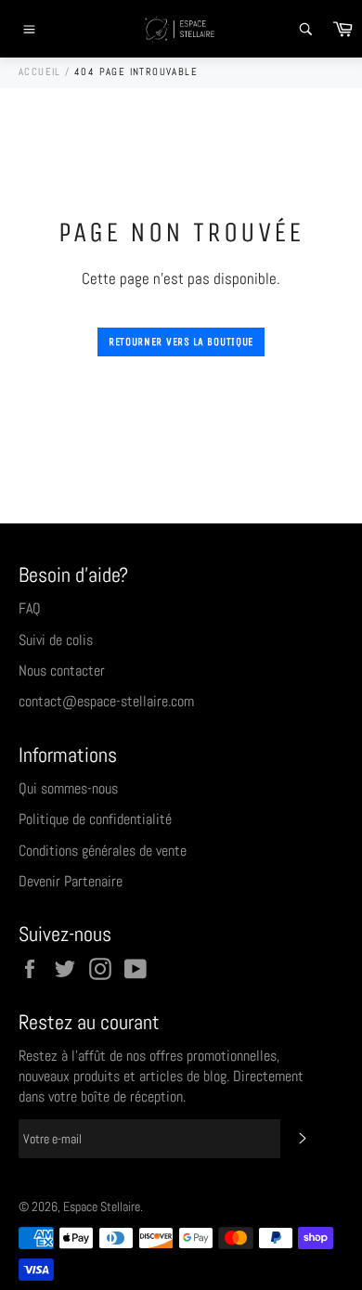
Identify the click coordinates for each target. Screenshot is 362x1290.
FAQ (30, 608)
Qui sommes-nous (68, 788)
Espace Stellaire (101, 1207)
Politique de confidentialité (95, 819)
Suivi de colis (56, 640)
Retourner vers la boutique (181, 341)
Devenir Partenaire (71, 881)
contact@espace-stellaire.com (106, 701)
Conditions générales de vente (103, 850)
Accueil (40, 71)
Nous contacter (62, 670)
